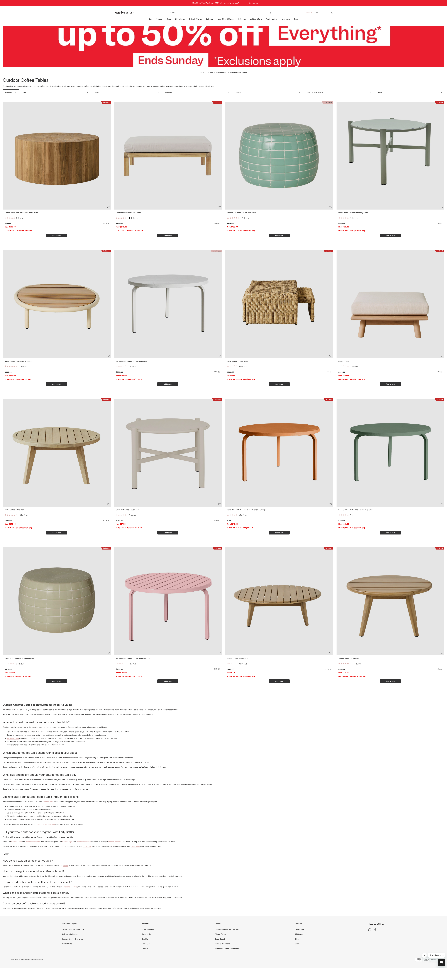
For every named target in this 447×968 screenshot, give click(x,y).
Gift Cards (299, 934)
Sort (24, 92)
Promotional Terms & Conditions (227, 949)
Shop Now (253, 3)
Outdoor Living (221, 72)
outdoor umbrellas (115, 842)
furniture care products (46, 824)
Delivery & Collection (70, 934)
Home (202, 72)
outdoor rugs (67, 842)
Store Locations (148, 929)
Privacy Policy (220, 934)
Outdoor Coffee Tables (238, 72)
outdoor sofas (16, 842)
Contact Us (308, 12)
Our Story (145, 939)
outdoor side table (70, 887)
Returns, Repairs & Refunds (72, 939)
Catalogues (299, 929)
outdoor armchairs (33, 842)
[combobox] (220, 13)
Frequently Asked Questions (73, 929)
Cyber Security (220, 939)
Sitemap (298, 944)
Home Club (87, 846)
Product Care (67, 944)
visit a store (135, 846)
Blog (297, 939)
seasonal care (47, 802)
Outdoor (210, 72)
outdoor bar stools (84, 842)
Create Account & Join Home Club (228, 929)
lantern (65, 865)
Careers (145, 949)
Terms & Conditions (222, 944)
